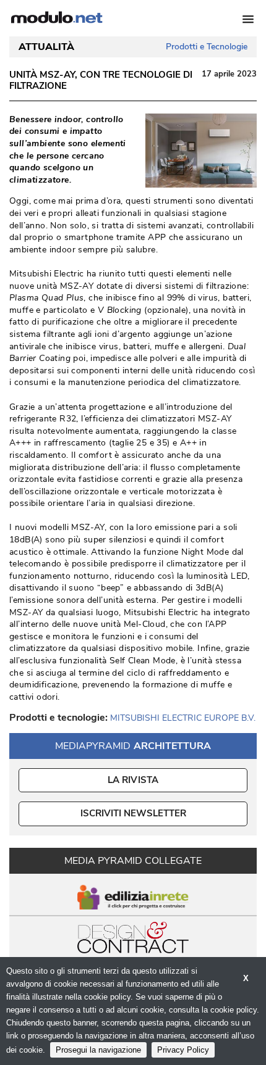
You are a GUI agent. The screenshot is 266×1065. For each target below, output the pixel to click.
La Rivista (133, 780)
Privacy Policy (183, 1050)
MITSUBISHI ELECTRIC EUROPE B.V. (182, 718)
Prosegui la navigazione (98, 1050)
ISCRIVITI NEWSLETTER (133, 813)
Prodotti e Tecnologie (206, 46)
